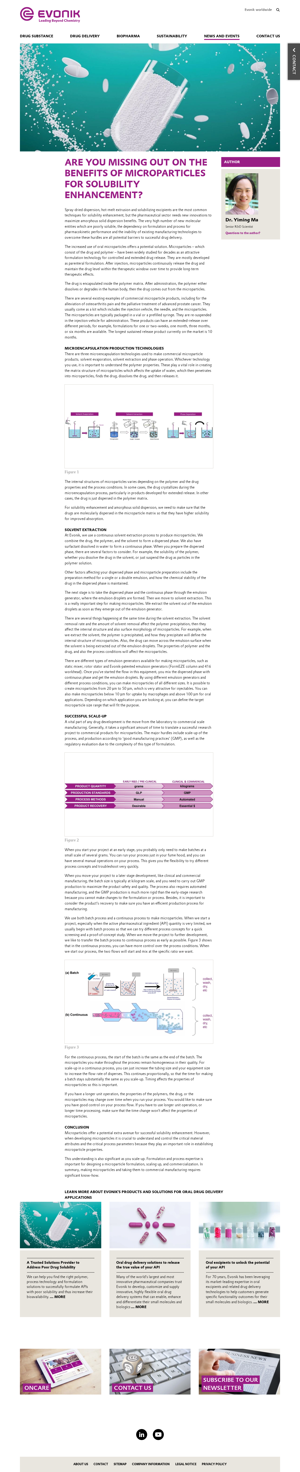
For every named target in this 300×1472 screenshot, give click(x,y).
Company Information (151, 1464)
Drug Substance (36, 36)
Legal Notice (185, 1464)
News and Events (222, 36)
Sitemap (120, 1464)
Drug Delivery (85, 36)
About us (80, 1464)
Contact (101, 1464)
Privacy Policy (214, 1464)
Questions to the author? (242, 233)
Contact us (268, 36)
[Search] (278, 10)
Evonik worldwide (258, 10)
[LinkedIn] (141, 1434)
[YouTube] (158, 1434)
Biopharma (128, 36)
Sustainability (172, 36)
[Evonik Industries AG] (50, 15)
